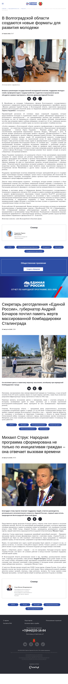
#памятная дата (55, 424)
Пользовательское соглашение (34, 654)
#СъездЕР (37, 604)
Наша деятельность (13, 8)
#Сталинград (44, 428)
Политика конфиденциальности (34, 656)
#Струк (25, 604)
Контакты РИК (7, 623)
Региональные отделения (53, 620)
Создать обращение (33, 269)
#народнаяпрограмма (52, 604)
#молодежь (58, 247)
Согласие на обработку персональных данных (34, 659)
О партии (6, 620)
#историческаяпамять (38, 424)
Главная (4, 8)
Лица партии (28, 620)
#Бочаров (23, 424)
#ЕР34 (9, 247)
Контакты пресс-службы (32, 623)
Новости (23, 8)
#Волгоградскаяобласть (28, 428)
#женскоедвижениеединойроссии (28, 247)
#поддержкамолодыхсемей (34, 251)
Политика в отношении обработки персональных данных (34, 657)
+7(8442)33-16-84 (34, 630)
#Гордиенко (46, 247)
